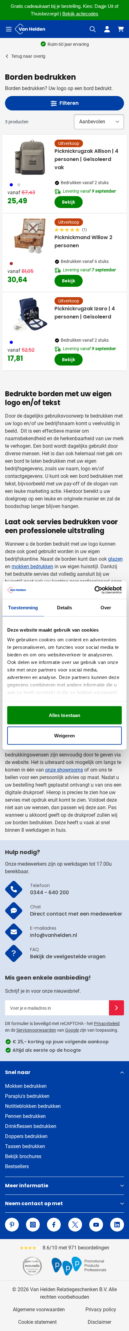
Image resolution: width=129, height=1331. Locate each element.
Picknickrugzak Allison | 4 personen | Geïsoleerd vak (86, 159)
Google (72, 1030)
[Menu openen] (9, 29)
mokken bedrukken (32, 566)
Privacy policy (100, 1309)
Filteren (69, 103)
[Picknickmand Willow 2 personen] (29, 236)
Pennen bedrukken (25, 1116)
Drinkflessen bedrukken (30, 1126)
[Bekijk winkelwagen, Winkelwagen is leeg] (121, 29)
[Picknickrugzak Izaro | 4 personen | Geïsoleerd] (29, 314)
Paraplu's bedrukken (27, 1096)
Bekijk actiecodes (80, 13)
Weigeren (64, 735)
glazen (115, 559)
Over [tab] (106, 607)
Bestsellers (17, 1166)
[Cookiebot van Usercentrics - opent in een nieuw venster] (94, 590)
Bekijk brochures (23, 1156)
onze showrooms (64, 770)
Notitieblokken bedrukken (33, 1106)
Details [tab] (64, 607)
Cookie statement (37, 1322)
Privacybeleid (107, 1023)
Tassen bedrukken (25, 1146)
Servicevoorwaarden (36, 1030)
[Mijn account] (107, 29)
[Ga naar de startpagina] (30, 29)
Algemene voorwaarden (39, 1309)
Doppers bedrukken (26, 1136)
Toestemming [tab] (23, 607)
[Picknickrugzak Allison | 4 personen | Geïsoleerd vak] (29, 157)
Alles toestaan (64, 715)
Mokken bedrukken (26, 1086)
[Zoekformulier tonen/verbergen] (92, 29)
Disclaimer (99, 1322)
